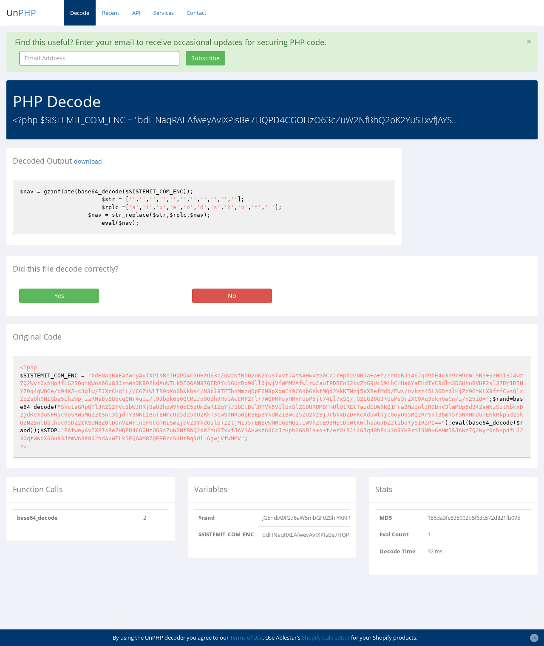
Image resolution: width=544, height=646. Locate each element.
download (88, 161)
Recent (110, 13)
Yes (59, 296)
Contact (197, 13)
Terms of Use (246, 637)
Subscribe (205, 58)
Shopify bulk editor (326, 637)
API (136, 13)
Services (163, 13)
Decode (79, 13)
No (232, 296)
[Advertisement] (479, 201)
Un (21, 13)
